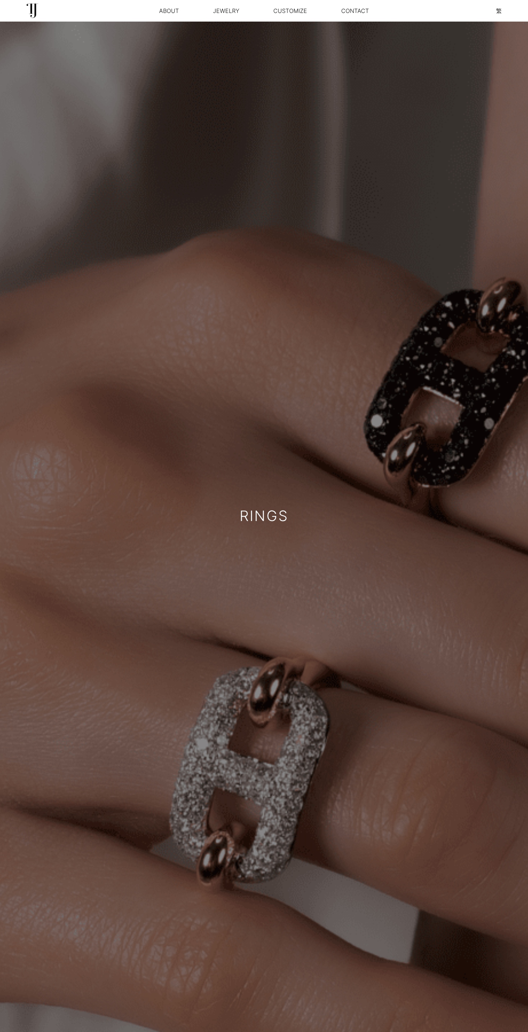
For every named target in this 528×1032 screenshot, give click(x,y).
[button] (226, 10)
